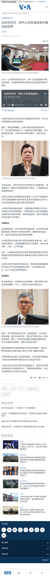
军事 (21, 507)
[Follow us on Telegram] (31, 530)
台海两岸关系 (7, 18)
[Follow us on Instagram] (20, 530)
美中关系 (23, 455)
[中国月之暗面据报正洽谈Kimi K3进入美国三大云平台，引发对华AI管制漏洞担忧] (10, 444)
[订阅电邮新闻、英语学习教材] (3, 535)
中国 (21, 442)
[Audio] (30, 573)
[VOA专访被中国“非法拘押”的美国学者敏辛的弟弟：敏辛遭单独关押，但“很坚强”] (10, 497)
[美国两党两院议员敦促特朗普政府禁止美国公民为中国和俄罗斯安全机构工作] (10, 470)
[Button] (46, 41)
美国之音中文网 (14, 97)
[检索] (42, 573)
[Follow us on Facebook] (14, 530)
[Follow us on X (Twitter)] (3, 530)
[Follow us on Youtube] (9, 530)
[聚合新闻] (36, 530)
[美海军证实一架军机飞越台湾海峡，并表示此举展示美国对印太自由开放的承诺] (10, 510)
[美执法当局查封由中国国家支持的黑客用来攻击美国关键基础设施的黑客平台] (10, 457)
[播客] (42, 530)
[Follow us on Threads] (26, 530)
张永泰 (4, 32)
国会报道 (23, 468)
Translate (42, 2)
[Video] (18, 573)
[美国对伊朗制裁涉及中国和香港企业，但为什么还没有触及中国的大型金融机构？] (10, 484)
